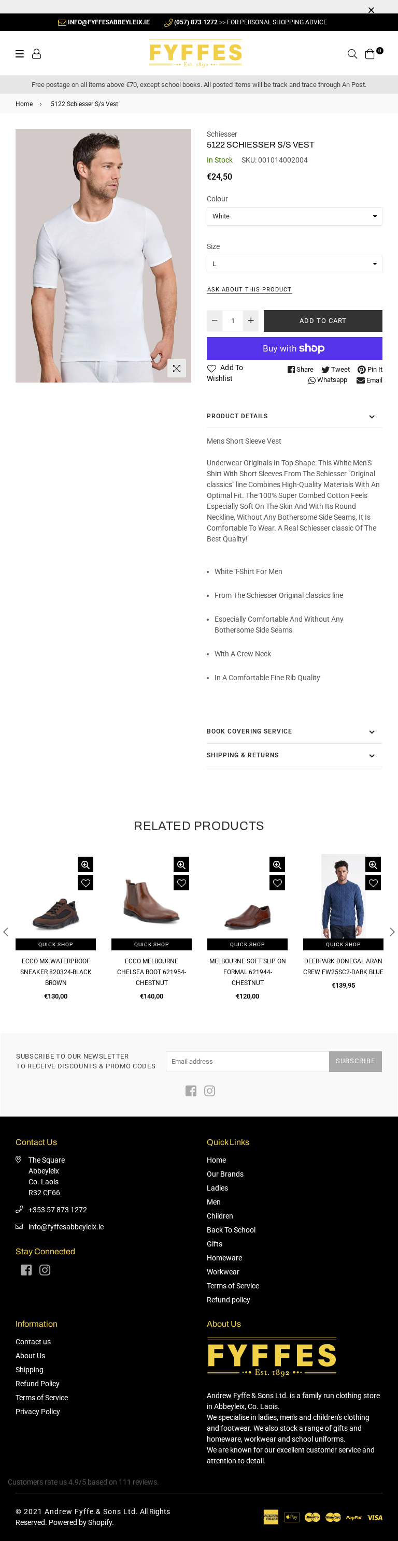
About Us (30, 1356)
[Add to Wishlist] (85, 882)
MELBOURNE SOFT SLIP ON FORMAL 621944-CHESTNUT (247, 972)
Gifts (214, 1244)
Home (24, 104)
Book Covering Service (249, 731)
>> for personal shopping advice (250, 22)
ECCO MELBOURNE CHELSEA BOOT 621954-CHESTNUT (151, 972)
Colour (217, 199)
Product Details (237, 416)
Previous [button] (5, 931)
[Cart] (370, 53)
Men (214, 1202)
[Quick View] (85, 864)
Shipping (30, 1370)
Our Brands (225, 1174)
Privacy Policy (38, 1411)
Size (213, 246)
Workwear (223, 1272)
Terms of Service (233, 1286)
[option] (103, 256)
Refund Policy (38, 1383)
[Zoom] (176, 368)
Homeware (224, 1258)
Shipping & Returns (243, 755)
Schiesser (222, 134)
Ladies (217, 1188)
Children (220, 1216)
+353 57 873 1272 (58, 1210)
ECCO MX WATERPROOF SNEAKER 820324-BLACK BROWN (56, 972)
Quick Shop (55, 944)
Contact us (33, 1342)
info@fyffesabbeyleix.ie (66, 1227)
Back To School (231, 1230)
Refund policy (228, 1300)
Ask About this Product (249, 289)
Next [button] (392, 931)
